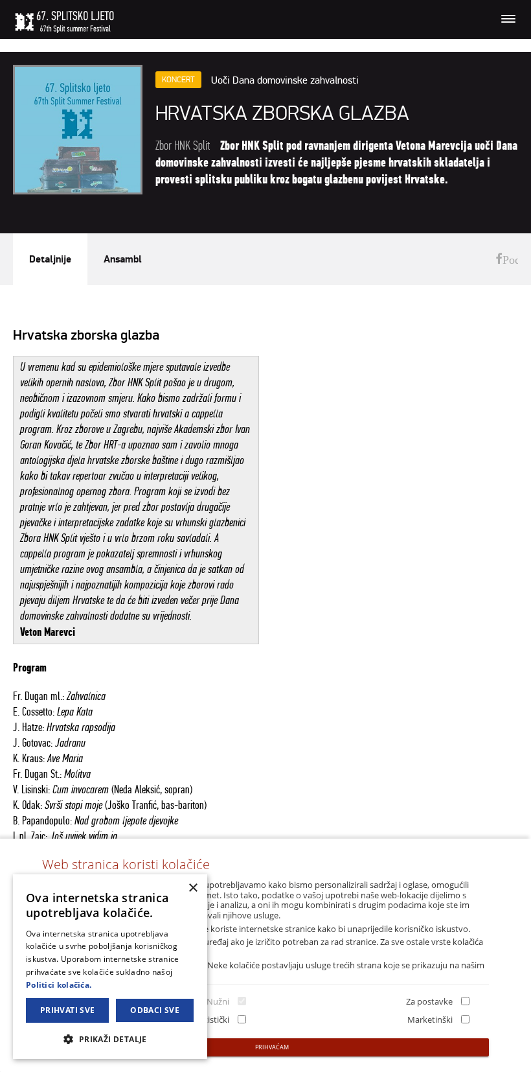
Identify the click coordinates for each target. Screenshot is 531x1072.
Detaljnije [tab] (50, 259)
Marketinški (430, 1019)
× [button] (193, 888)
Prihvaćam (272, 1047)
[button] (110, 1038)
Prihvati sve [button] (67, 1010)
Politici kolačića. (58, 984)
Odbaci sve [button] (154, 1010)
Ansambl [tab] (123, 259)
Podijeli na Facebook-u (506, 260)
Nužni (218, 1001)
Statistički (210, 1019)
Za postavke (429, 1001)
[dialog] (110, 966)
